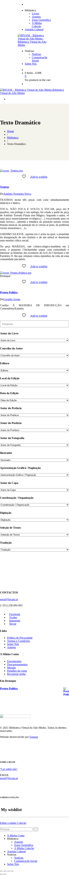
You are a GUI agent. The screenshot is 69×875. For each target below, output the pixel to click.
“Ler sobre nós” (9, 769)
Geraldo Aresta (11, 299)
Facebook (14, 614)
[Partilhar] (8, 871)
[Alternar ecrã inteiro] (5, 871)
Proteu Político (9, 292)
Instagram (14, 620)
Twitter (13, 617)
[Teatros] (11, 170)
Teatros (4, 186)
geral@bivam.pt (9, 599)
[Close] (1, 754)
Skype (12, 623)
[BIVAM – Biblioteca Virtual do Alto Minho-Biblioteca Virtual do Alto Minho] (34, 44)
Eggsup (34, 736)
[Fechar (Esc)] (12, 871)
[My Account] (26, 83)
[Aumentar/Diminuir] (1, 871)
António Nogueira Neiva (17, 193)
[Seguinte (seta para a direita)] (5, 874)
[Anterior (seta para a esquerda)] (1, 874)
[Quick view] (1, 180)
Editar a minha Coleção (13, 822)
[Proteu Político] (15, 272)
